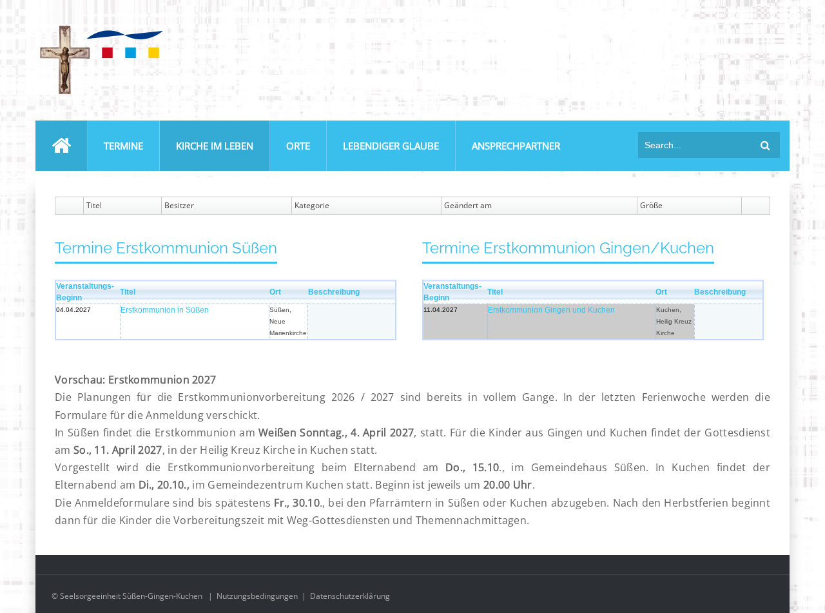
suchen (765, 145)
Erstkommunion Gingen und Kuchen (551, 310)
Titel (127, 292)
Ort (275, 292)
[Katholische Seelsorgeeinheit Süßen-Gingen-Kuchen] (99, 28)
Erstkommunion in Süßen (165, 310)
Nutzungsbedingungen (257, 595)
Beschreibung (334, 292)
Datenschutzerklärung (350, 595)
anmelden (766, 24)
